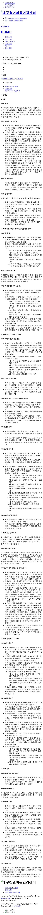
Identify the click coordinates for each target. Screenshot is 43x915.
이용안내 (11, 79)
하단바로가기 (10, 7)
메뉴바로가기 (10, 3)
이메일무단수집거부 (12, 91)
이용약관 (19, 79)
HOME (6, 32)
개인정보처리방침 (11, 86)
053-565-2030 (5, 898)
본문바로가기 (10, 5)
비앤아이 (17, 906)
